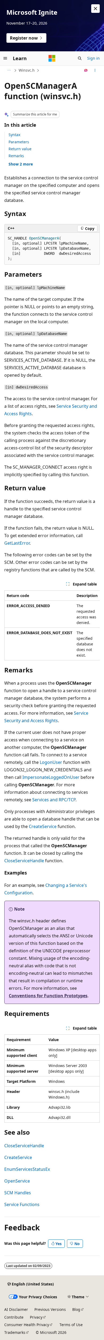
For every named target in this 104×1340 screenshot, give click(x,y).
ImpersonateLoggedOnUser (50, 777)
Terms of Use (71, 1324)
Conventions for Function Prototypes (48, 996)
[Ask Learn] (86, 70)
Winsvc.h (27, 70)
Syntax (14, 134)
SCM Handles (17, 1193)
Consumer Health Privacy (26, 1324)
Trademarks (14, 1332)
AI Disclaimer (16, 1309)
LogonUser (51, 762)
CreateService (43, 826)
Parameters (19, 141)
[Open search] (79, 58)
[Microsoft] (52, 58)
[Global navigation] (5, 58)
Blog (76, 1309)
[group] (52, 625)
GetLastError (17, 543)
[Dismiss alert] (95, 8)
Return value (20, 148)
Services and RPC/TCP (53, 800)
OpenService (17, 1181)
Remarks (16, 155)
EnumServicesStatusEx (27, 1169)
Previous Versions (50, 1309)
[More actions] (95, 70)
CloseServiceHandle (24, 861)
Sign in (93, 58)
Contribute (13, 1317)
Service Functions (21, 1204)
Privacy (36, 1317)
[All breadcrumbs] (9, 70)
